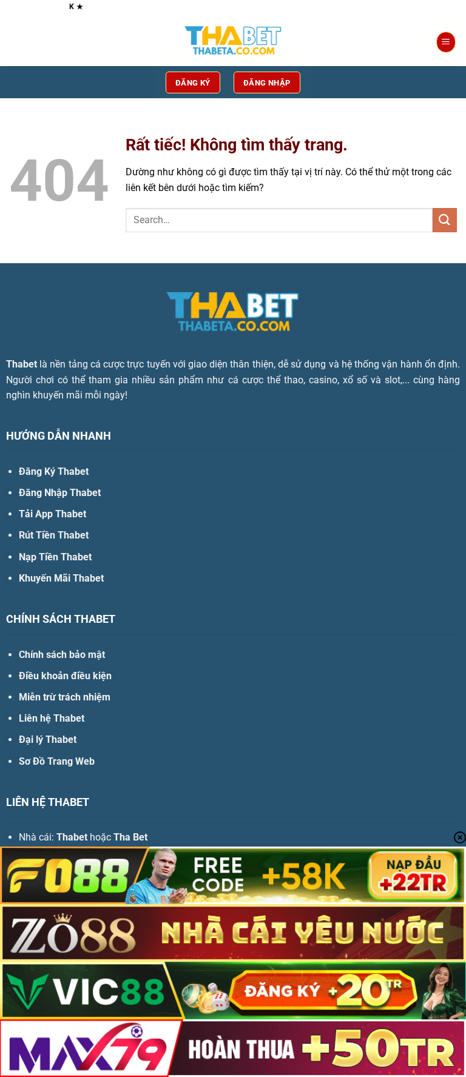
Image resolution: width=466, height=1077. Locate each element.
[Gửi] (445, 220)
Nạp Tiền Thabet (55, 557)
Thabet (21, 364)
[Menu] (446, 42)
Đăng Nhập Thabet (60, 492)
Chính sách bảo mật (62, 654)
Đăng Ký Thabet (54, 471)
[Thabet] (233, 42)
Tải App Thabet (52, 514)
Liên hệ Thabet (51, 718)
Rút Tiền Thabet (54, 535)
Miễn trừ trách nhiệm (64, 697)
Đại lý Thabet (47, 739)
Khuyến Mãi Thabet (61, 578)
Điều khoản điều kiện (65, 676)
